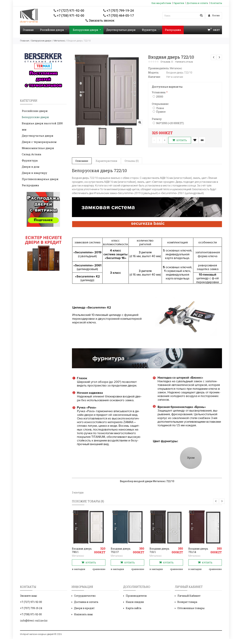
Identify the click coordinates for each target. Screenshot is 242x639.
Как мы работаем (161, 3)
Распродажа (173, 30)
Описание (81, 161)
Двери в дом (30, 166)
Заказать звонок (101, 20)
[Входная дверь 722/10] (140, 122)
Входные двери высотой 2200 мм (42, 126)
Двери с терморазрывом (39, 142)
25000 (159, 96)
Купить (181, 140)
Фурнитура (149, 30)
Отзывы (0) (132, 161)
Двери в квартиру (34, 173)
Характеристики (106, 161)
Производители (136, 595)
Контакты (216, 3)
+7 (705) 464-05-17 (120, 15)
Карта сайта (133, 608)
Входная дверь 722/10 (79, 40)
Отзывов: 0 (167, 62)
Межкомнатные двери (38, 148)
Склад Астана (31, 154)
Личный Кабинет (189, 595)
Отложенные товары (191, 608)
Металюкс (59, 40)
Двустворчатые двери (121, 30)
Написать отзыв (184, 62)
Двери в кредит (84, 608)
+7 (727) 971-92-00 (70, 10)
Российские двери (52, 30)
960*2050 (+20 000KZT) (170, 123)
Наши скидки (135, 602)
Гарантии (178, 3)
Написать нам (83, 614)
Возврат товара (187, 602)
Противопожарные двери (40, 179)
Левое (160, 108)
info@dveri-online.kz (33, 620)
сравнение (98, 569)
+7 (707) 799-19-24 (120, 10)
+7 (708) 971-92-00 (70, 15)
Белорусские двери (85, 30)
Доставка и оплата (197, 3)
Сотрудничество (85, 595)
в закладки (78, 569)
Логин (215, 15)
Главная (28, 30)
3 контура (77, 492)
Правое (161, 111)
